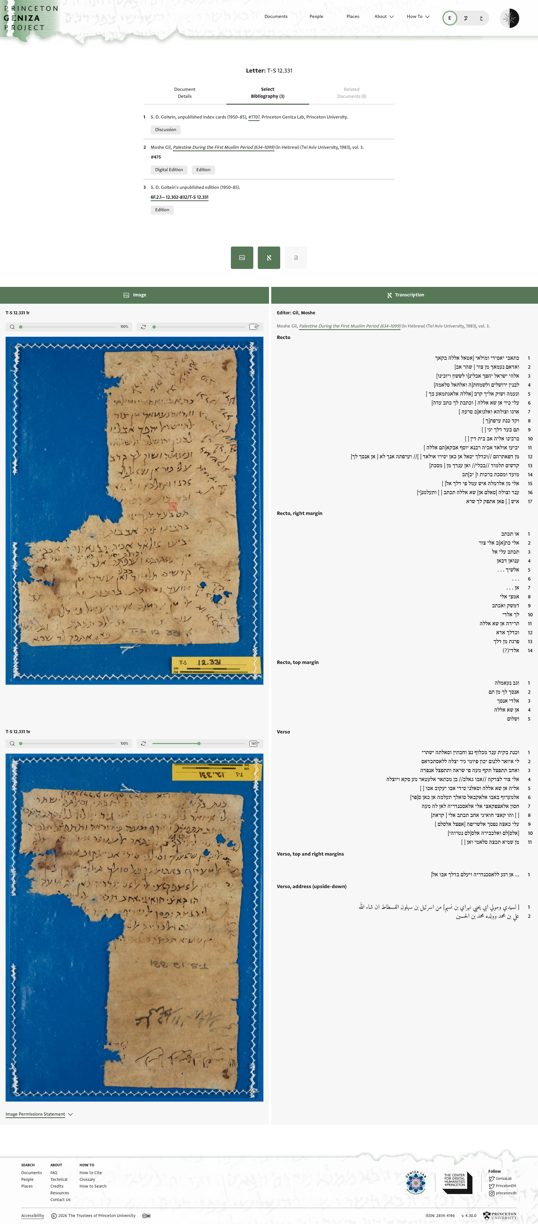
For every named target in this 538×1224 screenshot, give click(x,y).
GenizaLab (504, 1178)
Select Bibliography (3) (267, 93)
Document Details (184, 93)
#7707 (253, 117)
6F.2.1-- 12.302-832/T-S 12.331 (179, 197)
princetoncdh (506, 1193)
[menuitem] (271, 19)
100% (124, 326)
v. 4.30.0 (469, 1215)
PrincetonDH (506, 1186)
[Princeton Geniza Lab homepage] (420, 1182)
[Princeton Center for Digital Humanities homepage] (462, 1182)
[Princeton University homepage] (500, 1216)
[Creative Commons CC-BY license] (146, 1216)
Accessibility (32, 1215)
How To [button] (415, 16)
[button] (32, 21)
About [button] (381, 16)
